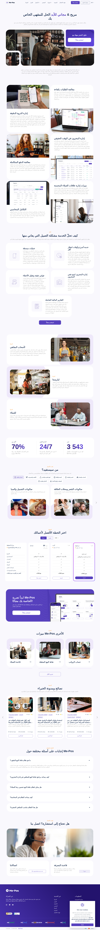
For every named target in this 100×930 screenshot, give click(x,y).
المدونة (55, 2)
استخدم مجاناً (75, 2)
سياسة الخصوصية (79, 899)
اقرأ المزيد (20, 735)
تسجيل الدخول (85, 2)
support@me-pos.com (38, 871)
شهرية (49, 538)
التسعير (44, 2)
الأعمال (55, 903)
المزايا (26, 2)
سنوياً (43, 538)
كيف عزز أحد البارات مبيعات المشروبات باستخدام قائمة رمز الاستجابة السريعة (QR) (19, 719)
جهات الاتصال (62, 2)
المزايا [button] (49, 2)
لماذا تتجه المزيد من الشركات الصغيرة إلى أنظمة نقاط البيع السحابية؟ (77, 719)
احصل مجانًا (38, 578)
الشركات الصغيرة (71, 714)
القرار (31, 2)
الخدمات (40, 714)
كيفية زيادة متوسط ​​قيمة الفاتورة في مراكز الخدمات (49, 719)
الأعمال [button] (37, 2)
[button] (92, 3)
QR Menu (11, 714)
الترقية (61, 578)
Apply (82, 924)
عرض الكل (50, 674)
